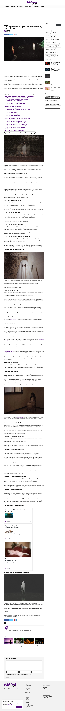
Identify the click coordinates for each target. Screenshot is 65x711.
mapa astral (48, 46)
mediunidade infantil (13, 319)
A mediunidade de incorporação (13, 115)
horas (52, 45)
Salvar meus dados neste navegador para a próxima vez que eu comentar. (19, 674)
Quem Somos (45, 687)
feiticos (47, 45)
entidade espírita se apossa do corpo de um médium (17, 366)
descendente (48, 42)
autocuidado (55, 33)
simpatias (53, 53)
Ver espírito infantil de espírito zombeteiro (16, 103)
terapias (48, 56)
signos (47, 53)
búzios (53, 36)
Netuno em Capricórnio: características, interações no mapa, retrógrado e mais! (55, 69)
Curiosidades (52, 90)
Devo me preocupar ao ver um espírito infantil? (15, 130)
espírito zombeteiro (13, 228)
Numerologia (13, 6)
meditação (54, 46)
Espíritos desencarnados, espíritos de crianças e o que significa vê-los (19, 96)
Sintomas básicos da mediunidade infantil (16, 111)
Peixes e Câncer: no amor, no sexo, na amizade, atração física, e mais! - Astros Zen (52, 105)
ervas (58, 43)
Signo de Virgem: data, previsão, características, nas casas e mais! (56, 75)
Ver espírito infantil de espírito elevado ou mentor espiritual (19, 105)
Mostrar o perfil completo (38, 626)
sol (52, 55)
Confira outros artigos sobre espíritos (13, 128)
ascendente (48, 33)
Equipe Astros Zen (9, 30)
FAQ (43, 689)
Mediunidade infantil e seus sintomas (13, 106)
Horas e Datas (28, 706)
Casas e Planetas (28, 685)
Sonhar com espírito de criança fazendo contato (17, 124)
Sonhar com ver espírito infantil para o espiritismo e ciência (17, 118)
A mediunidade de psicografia (13, 114)
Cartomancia (28, 688)
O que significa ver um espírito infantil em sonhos (17, 119)
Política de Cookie (9, 704)
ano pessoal (48, 32)
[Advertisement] (32, 14)
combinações (57, 39)
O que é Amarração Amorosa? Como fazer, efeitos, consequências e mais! (55, 63)
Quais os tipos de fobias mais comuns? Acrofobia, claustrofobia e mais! (55, 88)
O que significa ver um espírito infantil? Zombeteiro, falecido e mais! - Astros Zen (51, 101)
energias (53, 43)
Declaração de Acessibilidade (47, 696)
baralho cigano (53, 35)
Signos (27, 684)
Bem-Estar (42, 6)
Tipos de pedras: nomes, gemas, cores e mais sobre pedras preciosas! (18, 646)
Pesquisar (46, 23)
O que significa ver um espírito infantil (15, 100)
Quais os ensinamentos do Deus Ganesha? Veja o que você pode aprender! (28, 647)
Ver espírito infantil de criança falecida (15, 102)
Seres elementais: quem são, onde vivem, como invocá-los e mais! (39, 646)
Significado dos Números (29, 705)
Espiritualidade (36, 6)
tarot (56, 55)
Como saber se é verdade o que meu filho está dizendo (18, 109)
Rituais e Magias (28, 6)
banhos (47, 35)
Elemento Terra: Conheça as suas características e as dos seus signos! (55, 82)
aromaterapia (54, 32)
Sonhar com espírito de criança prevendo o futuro (17, 125)
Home (4, 23)
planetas (52, 49)
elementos (48, 43)
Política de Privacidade (46, 695)
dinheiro (54, 42)
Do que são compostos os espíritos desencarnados (18, 97)
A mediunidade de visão (12, 112)
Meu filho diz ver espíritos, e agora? (14, 108)
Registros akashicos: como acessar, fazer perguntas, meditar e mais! (8, 647)
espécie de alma (17, 244)
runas (52, 52)
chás (52, 39)
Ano (26, 707)
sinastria (48, 55)
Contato (44, 688)
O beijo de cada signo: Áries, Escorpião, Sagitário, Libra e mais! (53, 106)
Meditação (27, 697)
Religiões (27, 693)
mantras (57, 45)
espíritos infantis (20, 417)
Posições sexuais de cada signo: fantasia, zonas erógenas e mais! (53, 114)
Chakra (27, 698)
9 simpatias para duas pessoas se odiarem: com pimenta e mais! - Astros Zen (52, 97)
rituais (47, 52)
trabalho (53, 56)
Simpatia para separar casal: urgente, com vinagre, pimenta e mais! (52, 98)
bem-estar (48, 36)
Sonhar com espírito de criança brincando (16, 127)
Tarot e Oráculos (20, 6)
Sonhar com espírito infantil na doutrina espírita (17, 121)
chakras (47, 39)
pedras (47, 49)
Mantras (27, 699)
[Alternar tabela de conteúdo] (33, 95)
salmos (56, 52)
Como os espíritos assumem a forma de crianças (17, 99)
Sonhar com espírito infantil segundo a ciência (16, 122)
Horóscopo (7, 6)
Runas (27, 689)
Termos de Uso (45, 697)
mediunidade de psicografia (9, 351)
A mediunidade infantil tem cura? (14, 116)
